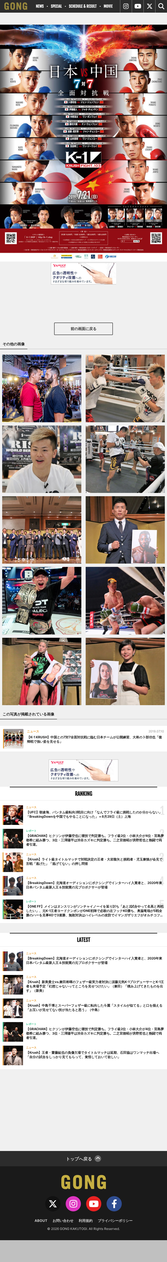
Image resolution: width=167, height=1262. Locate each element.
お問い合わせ (63, 1220)
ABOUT (41, 1220)
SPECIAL (56, 6)
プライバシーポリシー (115, 1220)
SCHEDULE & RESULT (83, 6)
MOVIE (108, 6)
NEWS (40, 6)
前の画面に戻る (84, 329)
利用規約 (86, 1220)
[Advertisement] (83, 1109)
